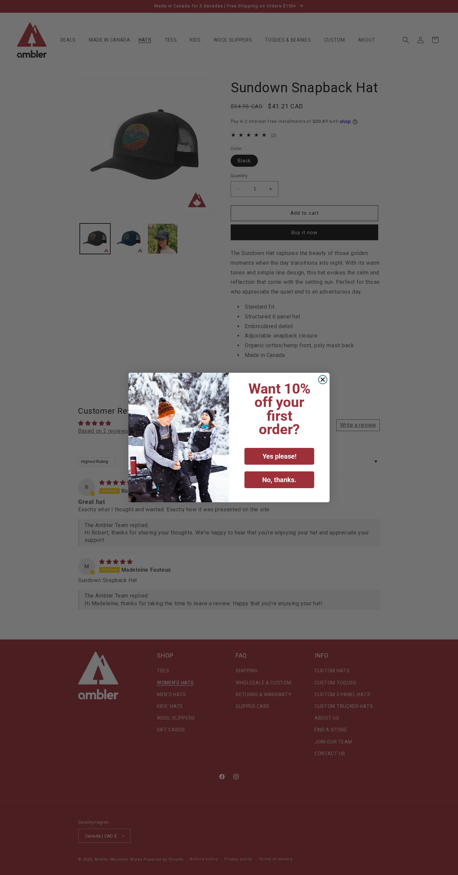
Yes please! (279, 456)
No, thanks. (279, 480)
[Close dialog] (323, 379)
